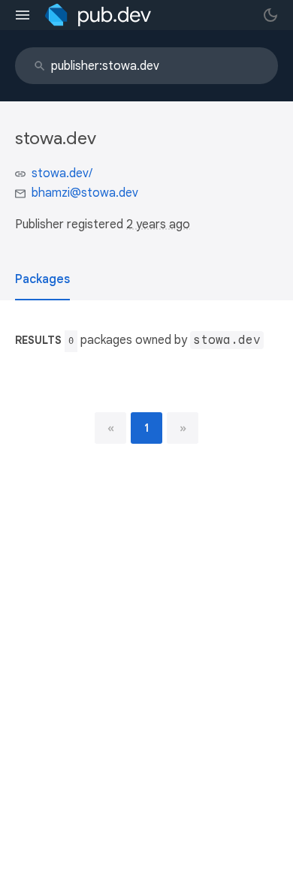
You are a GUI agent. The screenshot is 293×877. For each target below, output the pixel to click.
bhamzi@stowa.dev (85, 192)
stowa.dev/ (62, 173)
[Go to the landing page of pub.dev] (98, 15)
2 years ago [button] (158, 224)
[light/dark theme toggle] (270, 15)
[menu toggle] (23, 15)
